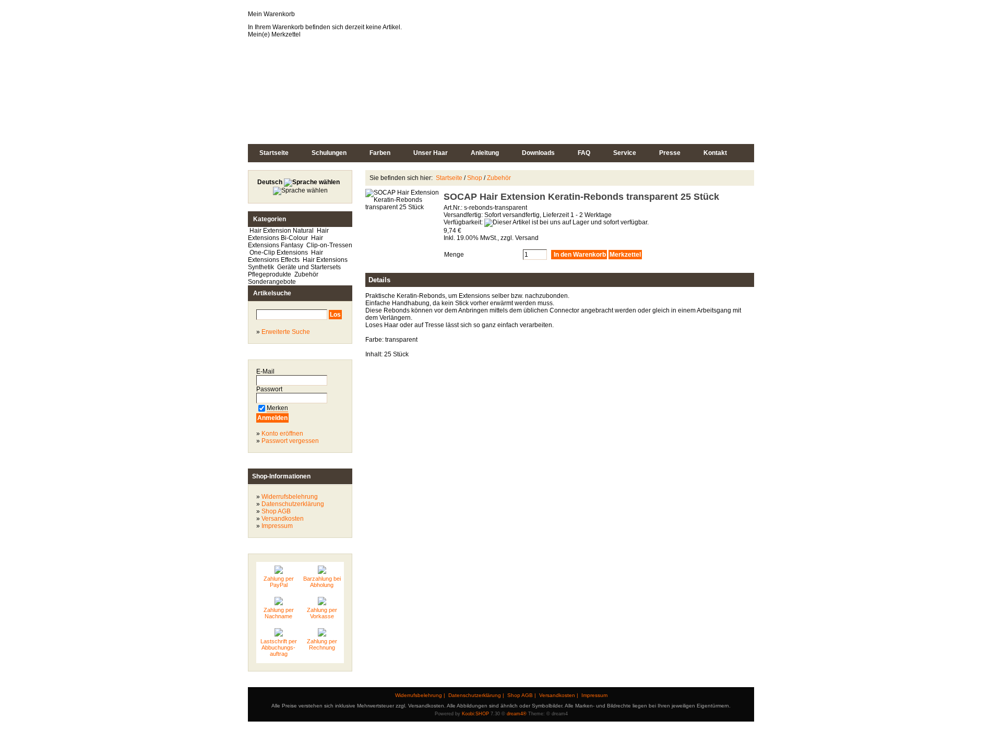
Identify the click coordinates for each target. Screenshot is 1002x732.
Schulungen (329, 153)
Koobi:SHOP (475, 713)
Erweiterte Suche (285, 331)
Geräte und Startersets (309, 267)
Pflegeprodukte (270, 274)
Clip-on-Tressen (328, 245)
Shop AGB (276, 511)
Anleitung (485, 153)
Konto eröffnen (282, 433)
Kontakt (715, 153)
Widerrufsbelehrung (289, 496)
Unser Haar (430, 153)
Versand (527, 238)
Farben (379, 153)
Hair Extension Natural (281, 230)
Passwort (270, 389)
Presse (670, 153)
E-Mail (266, 371)
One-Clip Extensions (278, 252)
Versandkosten (282, 518)
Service (624, 153)
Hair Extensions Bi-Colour (288, 234)
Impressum (277, 526)
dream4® (517, 713)
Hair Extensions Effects (285, 256)
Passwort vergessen (290, 441)
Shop (474, 178)
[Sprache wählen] (308, 186)
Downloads (538, 153)
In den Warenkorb (579, 254)
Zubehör (306, 274)
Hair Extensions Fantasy (285, 241)
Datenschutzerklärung (292, 504)
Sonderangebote (272, 281)
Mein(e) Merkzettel (274, 34)
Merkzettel (625, 254)
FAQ (584, 153)
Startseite (274, 153)
